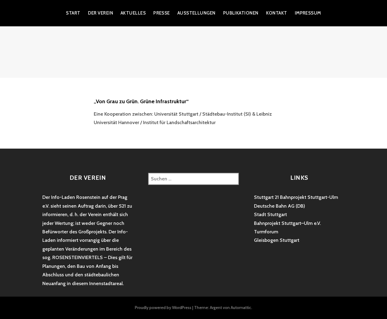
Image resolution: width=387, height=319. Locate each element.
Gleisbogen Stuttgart (276, 240)
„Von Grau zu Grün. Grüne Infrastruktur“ (141, 101)
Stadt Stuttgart (270, 214)
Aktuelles (133, 13)
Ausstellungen (196, 13)
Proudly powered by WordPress (163, 307)
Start (73, 13)
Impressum (308, 13)
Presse (161, 13)
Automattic (241, 307)
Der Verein (100, 13)
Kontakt (276, 13)
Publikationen (241, 13)
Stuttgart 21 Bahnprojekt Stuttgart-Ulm (296, 197)
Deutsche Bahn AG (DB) (279, 206)
